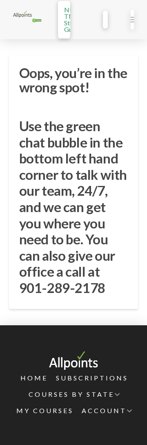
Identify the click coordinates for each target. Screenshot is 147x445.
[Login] (105, 20)
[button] (132, 19)
